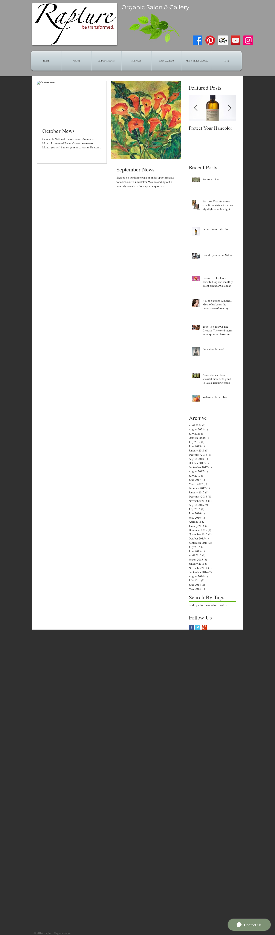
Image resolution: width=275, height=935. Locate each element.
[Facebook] (197, 40)
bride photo (196, 605)
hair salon (211, 605)
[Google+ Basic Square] (204, 627)
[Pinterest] (210, 40)
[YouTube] (235, 40)
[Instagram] (248, 40)
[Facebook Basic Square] (191, 627)
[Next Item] (229, 108)
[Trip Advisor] (223, 40)
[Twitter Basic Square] (197, 627)
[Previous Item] (196, 108)
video (223, 605)
